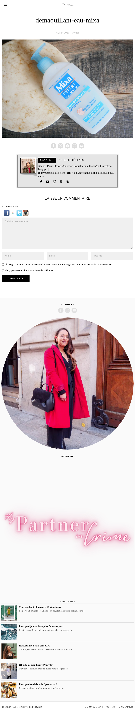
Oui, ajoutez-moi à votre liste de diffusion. (29, 270)
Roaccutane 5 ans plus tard (34, 645)
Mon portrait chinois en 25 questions (40, 606)
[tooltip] (53, 146)
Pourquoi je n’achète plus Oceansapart (41, 626)
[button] (7, 212)
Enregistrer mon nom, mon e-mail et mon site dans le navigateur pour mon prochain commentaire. (59, 264)
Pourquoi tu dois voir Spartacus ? (38, 684)
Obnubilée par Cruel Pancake (36, 664)
